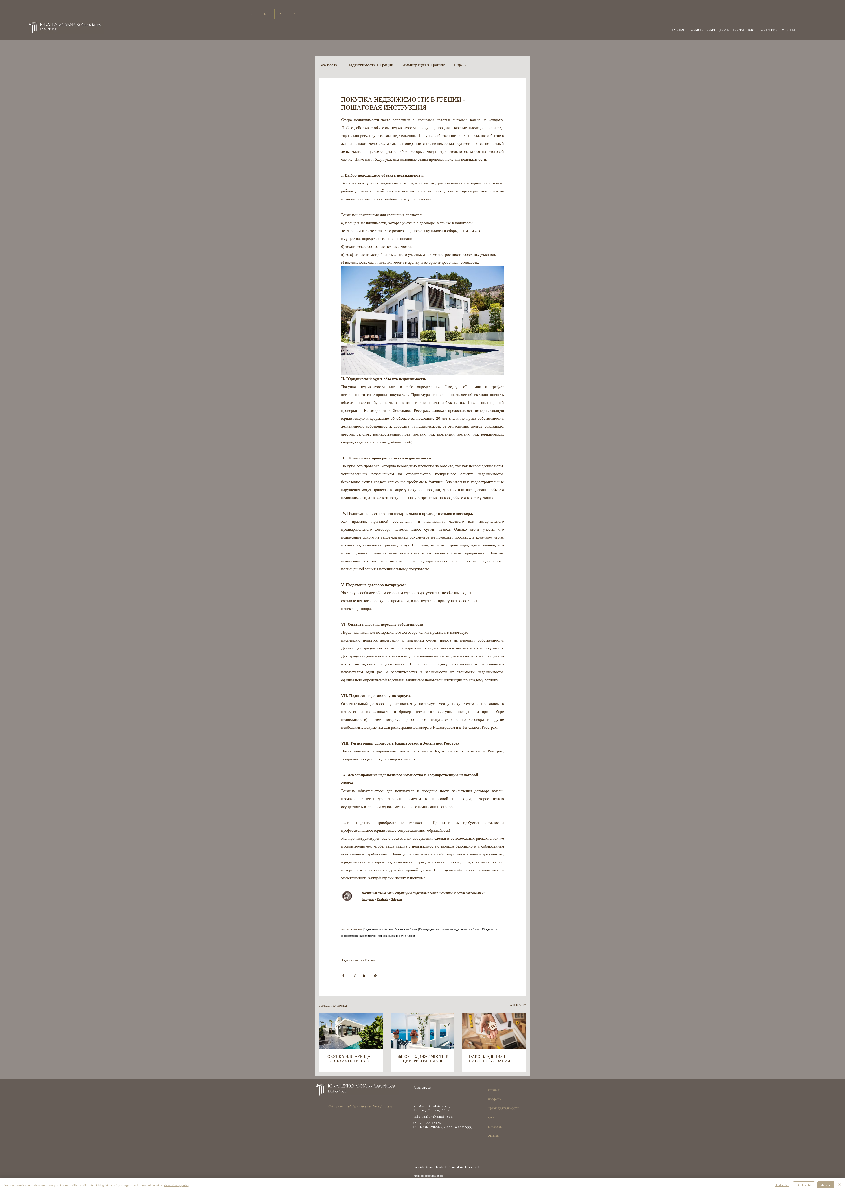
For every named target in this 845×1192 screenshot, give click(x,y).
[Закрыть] (839, 1184)
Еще (458, 65)
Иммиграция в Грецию (423, 65)
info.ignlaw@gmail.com (434, 1116)
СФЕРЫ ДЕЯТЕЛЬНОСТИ (503, 1108)
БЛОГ (491, 1117)
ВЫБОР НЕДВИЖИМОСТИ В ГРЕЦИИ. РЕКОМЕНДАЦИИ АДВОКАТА (422, 1058)
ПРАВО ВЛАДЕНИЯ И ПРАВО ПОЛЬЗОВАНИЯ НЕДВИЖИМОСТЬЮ (488, 1058)
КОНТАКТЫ (495, 1126)
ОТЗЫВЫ (493, 1135)
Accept (826, 1185)
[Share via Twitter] (354, 975)
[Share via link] (375, 975)
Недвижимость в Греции (370, 65)
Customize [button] (782, 1185)
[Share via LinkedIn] (365, 975)
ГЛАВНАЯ (494, 1090)
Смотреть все (517, 1004)
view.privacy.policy (176, 1185)
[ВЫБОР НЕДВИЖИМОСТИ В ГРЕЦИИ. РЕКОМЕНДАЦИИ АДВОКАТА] (422, 1031)
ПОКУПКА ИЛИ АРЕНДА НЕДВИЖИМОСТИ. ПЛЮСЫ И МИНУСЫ (351, 1058)
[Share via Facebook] (343, 975)
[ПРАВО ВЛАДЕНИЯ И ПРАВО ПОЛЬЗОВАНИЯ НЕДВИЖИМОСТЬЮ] (494, 1031)
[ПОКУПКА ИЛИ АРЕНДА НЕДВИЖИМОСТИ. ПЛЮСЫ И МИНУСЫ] (351, 1031)
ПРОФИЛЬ (494, 1099)
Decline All (804, 1185)
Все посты (328, 65)
